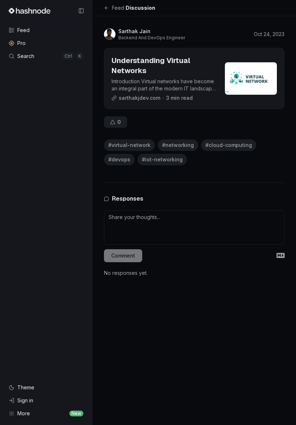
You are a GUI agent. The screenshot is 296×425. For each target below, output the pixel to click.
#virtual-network (129, 145)
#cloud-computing (228, 145)
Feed (118, 8)
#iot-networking (162, 159)
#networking (178, 145)
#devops (119, 159)
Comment (123, 255)
